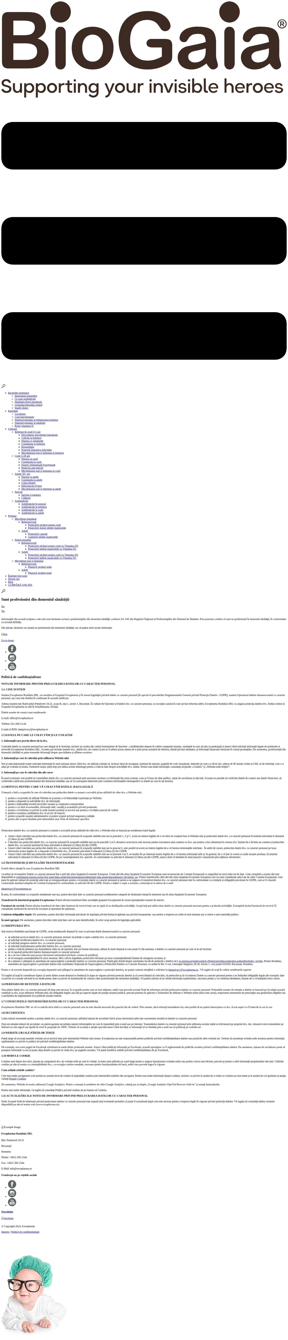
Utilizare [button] (12, 429)
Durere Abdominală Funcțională (38, 465)
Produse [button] (12, 515)
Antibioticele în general (33, 503)
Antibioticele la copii (32, 509)
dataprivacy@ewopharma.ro (16, 888)
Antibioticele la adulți (32, 513)
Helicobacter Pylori (31, 485)
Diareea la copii (29, 459)
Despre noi (14, 579)
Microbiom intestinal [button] (25, 519)
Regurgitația (27, 447)
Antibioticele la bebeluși (34, 507)
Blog (10, 581)
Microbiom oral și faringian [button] (29, 561)
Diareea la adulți (29, 477)
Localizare (20, 413)
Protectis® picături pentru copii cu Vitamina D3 (53, 545)
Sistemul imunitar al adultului (30, 423)
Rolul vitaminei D (24, 425)
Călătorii (25, 497)
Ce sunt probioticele (25, 399)
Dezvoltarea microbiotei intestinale (39, 435)
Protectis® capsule (38, 533)
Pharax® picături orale (40, 567)
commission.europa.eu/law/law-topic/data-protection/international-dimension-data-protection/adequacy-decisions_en (77, 877)
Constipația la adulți (31, 479)
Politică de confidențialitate (25, 1231)
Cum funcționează (24, 417)
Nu (3, 611)
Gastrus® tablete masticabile (43, 537)
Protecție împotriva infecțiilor (36, 449)
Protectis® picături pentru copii (44, 525)
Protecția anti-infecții (32, 467)
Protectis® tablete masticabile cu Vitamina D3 (52, 549)
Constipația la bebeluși (33, 443)
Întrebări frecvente (17, 575)
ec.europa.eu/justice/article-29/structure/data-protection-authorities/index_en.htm (221, 961)
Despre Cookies (17, 1078)
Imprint (5, 1231)
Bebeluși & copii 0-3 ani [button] (27, 431)
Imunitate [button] (13, 411)
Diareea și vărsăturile (32, 441)
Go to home (7, 640)
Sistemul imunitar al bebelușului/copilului (36, 419)
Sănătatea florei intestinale (28, 401)
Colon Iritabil (28, 483)
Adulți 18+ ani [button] (22, 473)
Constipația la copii (31, 461)
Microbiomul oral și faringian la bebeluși (42, 453)
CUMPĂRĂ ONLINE (20, 585)
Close (4, 634)
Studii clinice (21, 407)
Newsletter (7, 1211)
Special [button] (18, 491)
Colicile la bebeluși (31, 437)
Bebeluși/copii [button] (28, 521)
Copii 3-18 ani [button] (22, 455)
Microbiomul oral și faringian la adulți (41, 489)
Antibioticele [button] (21, 501)
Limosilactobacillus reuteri (28, 405)
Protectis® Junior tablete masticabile (47, 527)
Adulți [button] (24, 531)
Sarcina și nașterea (31, 495)
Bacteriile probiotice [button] (18, 393)
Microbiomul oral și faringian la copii (40, 471)
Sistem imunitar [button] (23, 539)
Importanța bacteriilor (26, 395)
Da (2, 606)
